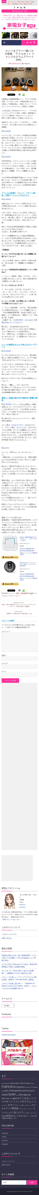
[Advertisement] (19, 766)
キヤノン (13, 1104)
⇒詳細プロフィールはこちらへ (11, 919)
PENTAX (25, 1090)
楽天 (22, 1116)
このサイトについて (9, 934)
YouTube (5, 1140)
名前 (4, 655)
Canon (12, 1083)
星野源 (8, 1116)
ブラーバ (12, 596)
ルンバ (18, 596)
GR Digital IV (19, 1087)
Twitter (21, 902)
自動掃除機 (24, 593)
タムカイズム (22, 427)
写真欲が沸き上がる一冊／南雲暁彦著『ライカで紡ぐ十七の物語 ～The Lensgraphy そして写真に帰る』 (19, 957)
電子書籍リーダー (11, 1118)
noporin (27, 63)
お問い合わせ (7, 938)
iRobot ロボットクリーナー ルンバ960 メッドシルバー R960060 (28, 564)
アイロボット (26, 1098)
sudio (17, 1095)
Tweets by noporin (9, 1035)
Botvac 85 (7, 1083)
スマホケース (27, 1105)
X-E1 (11, 1098)
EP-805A (27, 1083)
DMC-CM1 (19, 1083)
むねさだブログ (17, 425)
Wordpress (25, 1094)
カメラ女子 (4, 1105)
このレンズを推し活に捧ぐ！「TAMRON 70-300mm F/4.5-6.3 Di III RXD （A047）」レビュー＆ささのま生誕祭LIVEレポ (19, 985)
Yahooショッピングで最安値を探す (28, 553)
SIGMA (5, 1094)
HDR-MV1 (27, 1087)
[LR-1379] (5, 448)
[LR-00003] (6, 157)
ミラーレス (30, 1108)
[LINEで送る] (23, 95)
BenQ (3, 1083)
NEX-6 (7, 1090)
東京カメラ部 (15, 1116)
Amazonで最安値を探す (27, 548)
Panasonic (16, 1090)
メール (5, 663)
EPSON (32, 1083)
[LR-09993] (6, 199)
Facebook (22, 904)
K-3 (31, 1087)
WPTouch (5, 1098)
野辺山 (33, 1116)
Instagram (22, 907)
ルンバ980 (25, 1113)
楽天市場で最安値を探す (27, 551)
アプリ (34, 1102)
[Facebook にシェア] (19, 95)
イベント (12, 593)
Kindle (35, 1087)
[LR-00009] (6, 404)
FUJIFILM (7, 1086)
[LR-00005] (6, 351)
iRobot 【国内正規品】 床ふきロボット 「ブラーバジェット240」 (28, 538)
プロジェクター (23, 1108)
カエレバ (28, 543)
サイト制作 (21, 1105)
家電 (17, 593)
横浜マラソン (27, 1116)
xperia (15, 1098)
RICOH (32, 1091)
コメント (6, 631)
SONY (12, 1094)
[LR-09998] (6, 131)
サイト (4, 671)
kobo (3, 1091)
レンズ (30, 1113)
